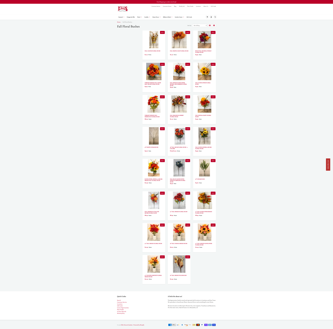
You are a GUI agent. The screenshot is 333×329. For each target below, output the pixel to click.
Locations (198, 6)
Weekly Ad (181, 6)
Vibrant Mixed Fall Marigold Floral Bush (152, 116)
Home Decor (155, 17)
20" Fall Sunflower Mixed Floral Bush (203, 212)
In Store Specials (121, 311)
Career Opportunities (123, 308)
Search (119, 300)
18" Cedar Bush (200, 179)
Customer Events (167, 6)
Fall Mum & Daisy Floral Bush (203, 116)
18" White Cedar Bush (151, 147)
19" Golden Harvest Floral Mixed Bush (153, 276)
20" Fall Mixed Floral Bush (178, 211)
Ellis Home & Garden (127, 325)
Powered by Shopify (138, 325)
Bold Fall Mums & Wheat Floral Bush (203, 51)
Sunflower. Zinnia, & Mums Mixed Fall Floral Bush (153, 179)
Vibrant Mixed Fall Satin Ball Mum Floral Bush (153, 83)
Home (119, 22)
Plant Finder (190, 6)
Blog (175, 6)
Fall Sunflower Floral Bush (203, 83)
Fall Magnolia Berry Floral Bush (177, 116)
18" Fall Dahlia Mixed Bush (178, 243)
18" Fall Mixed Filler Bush (178, 275)
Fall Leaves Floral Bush (152, 51)
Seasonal (120, 17)
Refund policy (121, 313)
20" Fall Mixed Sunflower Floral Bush (203, 244)
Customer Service (155, 6)
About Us (205, 6)
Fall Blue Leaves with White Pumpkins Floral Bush (177, 180)
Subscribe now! (328, 164)
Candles (146, 17)
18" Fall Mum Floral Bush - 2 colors (179, 147)
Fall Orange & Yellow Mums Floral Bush (152, 212)
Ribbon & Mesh (167, 17)
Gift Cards (213, 6)
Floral (138, 17)
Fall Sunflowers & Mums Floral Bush (203, 147)
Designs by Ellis (131, 17)
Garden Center (178, 17)
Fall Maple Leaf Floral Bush (179, 51)
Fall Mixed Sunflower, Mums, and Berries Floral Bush (178, 84)
